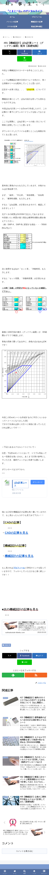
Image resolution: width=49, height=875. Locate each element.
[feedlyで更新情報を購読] (13, 675)
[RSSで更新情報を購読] (36, 675)
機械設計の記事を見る (19, 555)
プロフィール (19, 568)
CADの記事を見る (16, 532)
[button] (44, 515)
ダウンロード (38, 482)
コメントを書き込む (24, 851)
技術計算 (7, 645)
